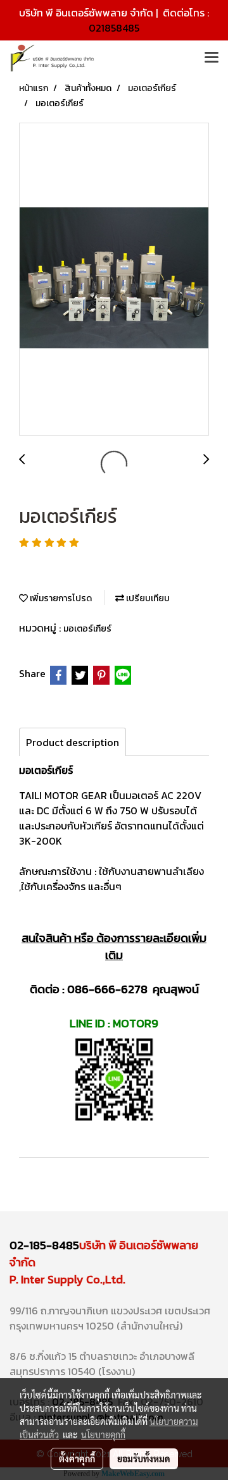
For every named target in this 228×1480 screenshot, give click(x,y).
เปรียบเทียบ (147, 598)
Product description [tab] (72, 742)
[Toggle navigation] (211, 58)
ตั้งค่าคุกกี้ (77, 1458)
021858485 (114, 27)
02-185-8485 (44, 1245)
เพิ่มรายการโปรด (60, 598)
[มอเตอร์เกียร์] (114, 279)
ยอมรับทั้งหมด (143, 1458)
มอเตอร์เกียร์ (87, 628)
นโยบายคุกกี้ (103, 1434)
